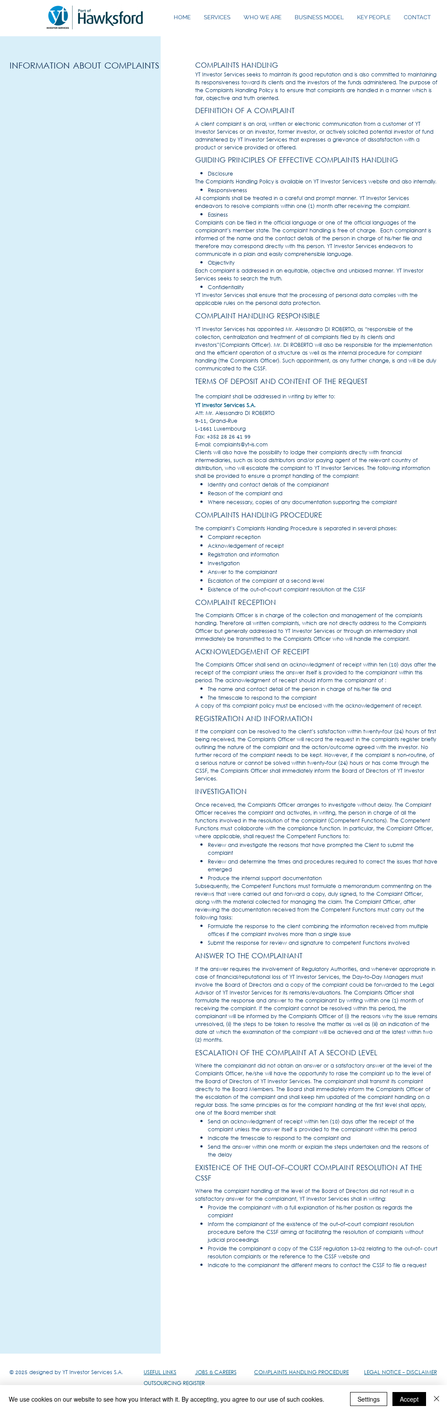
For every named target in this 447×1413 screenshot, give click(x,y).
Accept (409, 1399)
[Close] (436, 1399)
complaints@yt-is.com (240, 445)
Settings (369, 1399)
